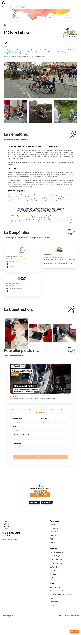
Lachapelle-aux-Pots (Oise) (12, 52)
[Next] (73, 333)
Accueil (4, 7)
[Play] (40, 379)
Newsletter (74, 631)
